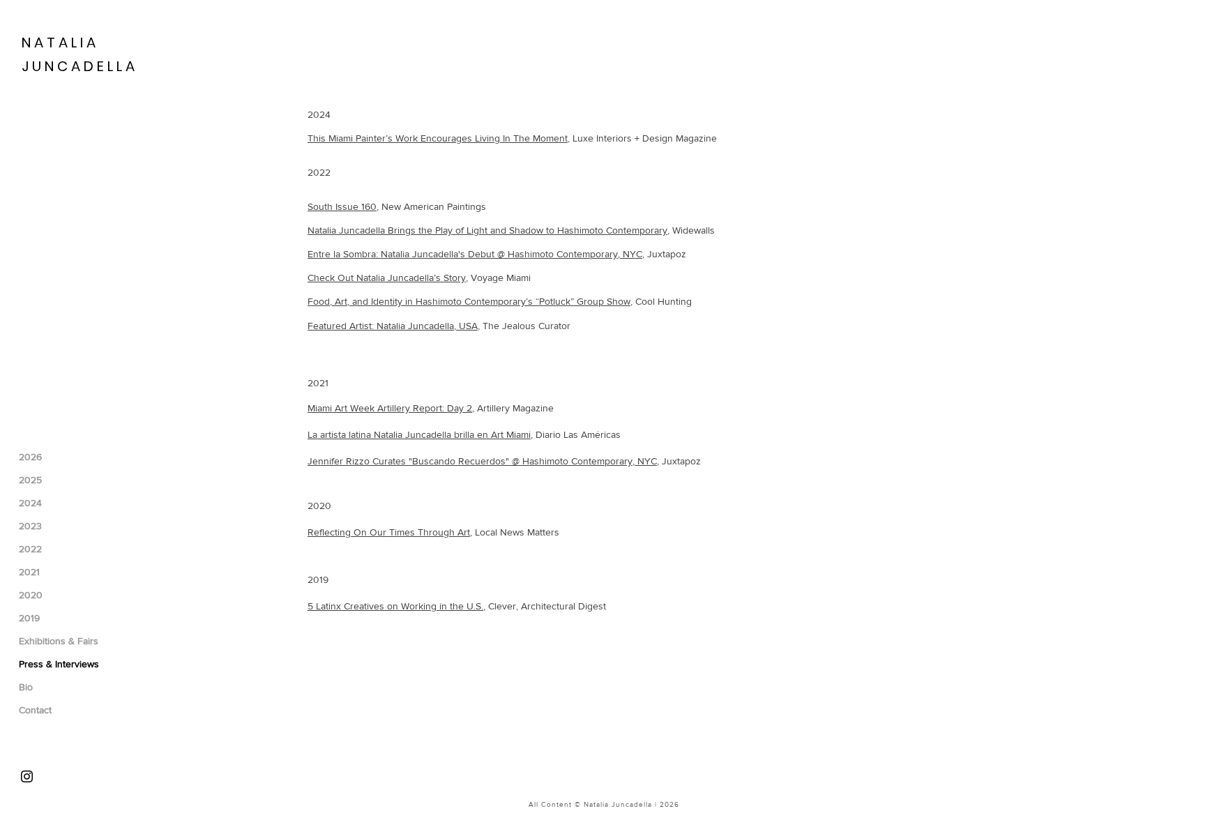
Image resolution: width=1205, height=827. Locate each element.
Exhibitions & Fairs (58, 640)
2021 (29, 571)
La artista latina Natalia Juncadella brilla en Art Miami (419, 434)
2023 (30, 525)
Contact (35, 709)
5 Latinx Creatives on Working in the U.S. (395, 606)
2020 (31, 594)
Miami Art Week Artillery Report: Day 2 (390, 408)
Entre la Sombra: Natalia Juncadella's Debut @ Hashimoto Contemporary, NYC (475, 253)
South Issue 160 (342, 206)
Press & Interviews (59, 663)
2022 (30, 548)
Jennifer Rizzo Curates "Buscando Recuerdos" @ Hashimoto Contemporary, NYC (482, 460)
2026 (30, 456)
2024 (30, 502)
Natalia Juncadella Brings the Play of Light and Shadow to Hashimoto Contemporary (487, 230)
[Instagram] (27, 776)
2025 (30, 479)
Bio (26, 686)
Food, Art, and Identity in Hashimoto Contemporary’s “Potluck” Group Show (469, 301)
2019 (29, 617)
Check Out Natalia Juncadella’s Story (387, 277)
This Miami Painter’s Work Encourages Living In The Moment (438, 138)
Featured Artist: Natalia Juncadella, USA (393, 325)
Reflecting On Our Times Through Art (389, 532)
